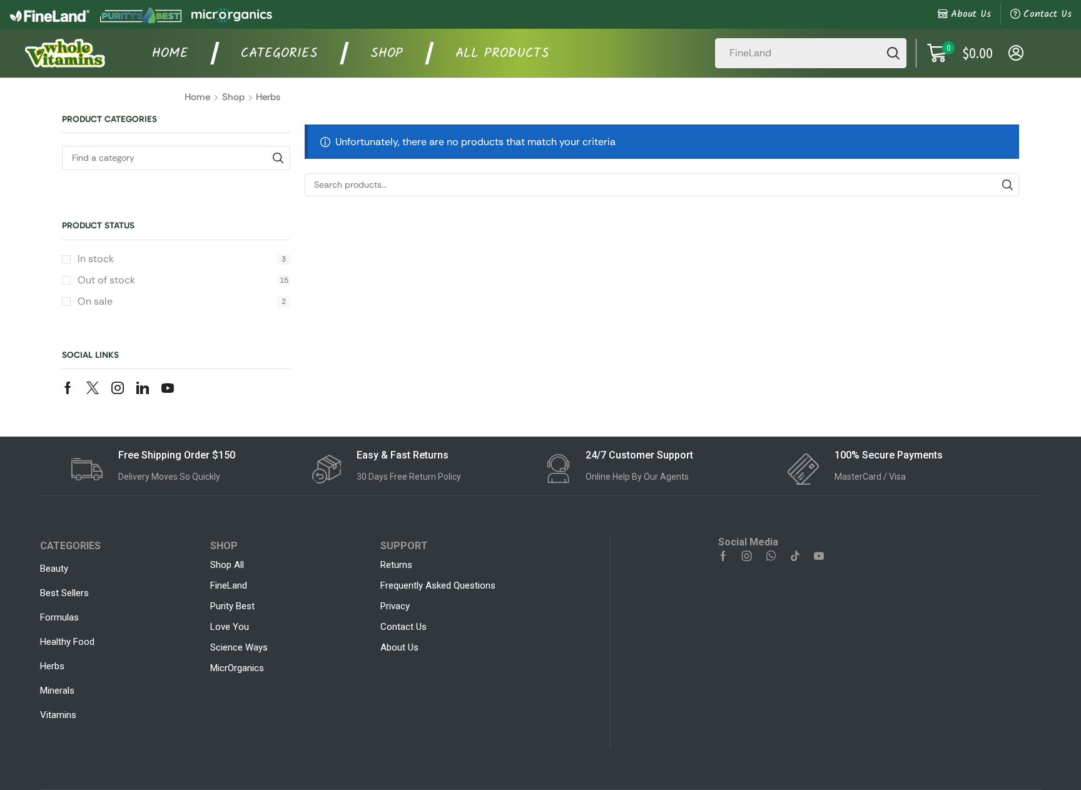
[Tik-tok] (795, 556)
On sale (182, 301)
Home (197, 97)
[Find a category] (278, 158)
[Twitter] (92, 388)
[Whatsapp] (771, 556)
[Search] (893, 53)
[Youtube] (167, 388)
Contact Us (1047, 14)
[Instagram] (117, 388)
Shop (233, 97)
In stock (182, 258)
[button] (960, 53)
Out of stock (183, 279)
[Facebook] (68, 388)
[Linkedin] (142, 388)
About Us (971, 14)
